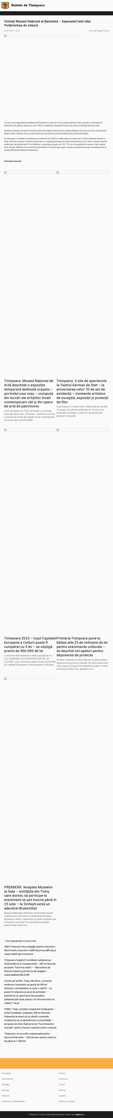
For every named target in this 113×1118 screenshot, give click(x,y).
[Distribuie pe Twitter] (49, 161)
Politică (62, 1073)
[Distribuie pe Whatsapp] (37, 161)
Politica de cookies (67, 1101)
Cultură (62, 1084)
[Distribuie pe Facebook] (24, 161)
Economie (63, 1079)
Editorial (62, 1090)
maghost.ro (79, 1115)
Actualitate (6, 1073)
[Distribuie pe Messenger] (30, 161)
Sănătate (5, 1084)
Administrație (7, 1079)
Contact (62, 1096)
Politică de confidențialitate (13, 1101)
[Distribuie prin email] (43, 161)
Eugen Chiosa (103, 31)
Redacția (5, 1096)
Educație (5, 1090)
